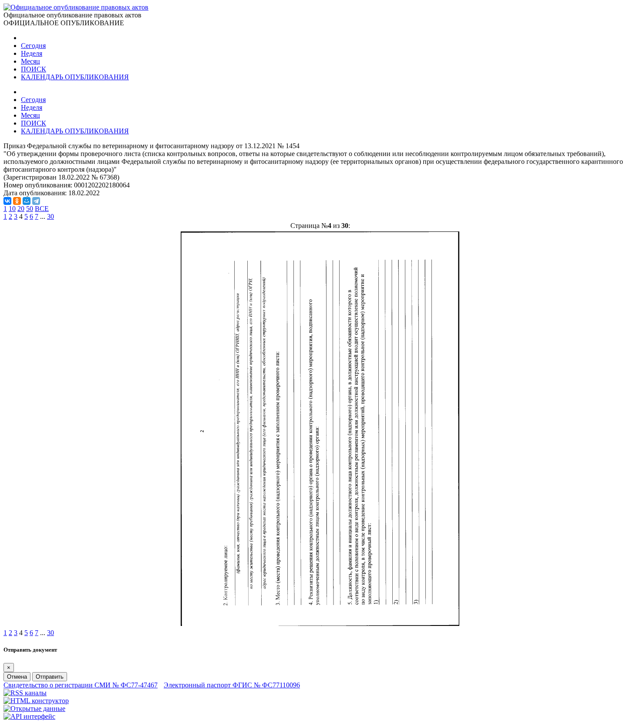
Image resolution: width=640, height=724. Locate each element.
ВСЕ (42, 208)
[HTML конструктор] (36, 700)
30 (50, 216)
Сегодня (33, 45)
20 (20, 208)
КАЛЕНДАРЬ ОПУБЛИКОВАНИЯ (75, 77)
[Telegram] (36, 201)
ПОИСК (33, 69)
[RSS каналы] (25, 693)
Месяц (30, 61)
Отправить (50, 676)
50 (29, 208)
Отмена (17, 676)
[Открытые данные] (34, 708)
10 (12, 208)
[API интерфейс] (29, 716)
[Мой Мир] (26, 201)
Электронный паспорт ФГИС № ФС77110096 (232, 685)
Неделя (31, 53)
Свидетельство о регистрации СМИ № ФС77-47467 (80, 685)
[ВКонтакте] (7, 201)
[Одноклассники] (17, 201)
